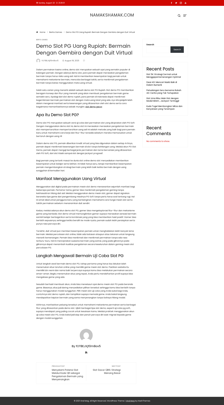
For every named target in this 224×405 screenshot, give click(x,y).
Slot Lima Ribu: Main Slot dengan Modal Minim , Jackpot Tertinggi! (162, 100)
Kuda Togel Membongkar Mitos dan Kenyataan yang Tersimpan (164, 107)
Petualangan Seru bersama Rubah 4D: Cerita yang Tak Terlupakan (163, 91)
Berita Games (42, 40)
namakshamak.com (112, 15)
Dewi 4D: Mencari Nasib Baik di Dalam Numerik (161, 83)
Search (150, 44)
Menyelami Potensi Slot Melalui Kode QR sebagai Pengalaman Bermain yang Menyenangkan (67, 373)
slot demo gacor (93, 106)
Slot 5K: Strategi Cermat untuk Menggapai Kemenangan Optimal (163, 76)
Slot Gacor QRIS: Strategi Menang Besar (107, 370)
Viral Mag (130, 401)
